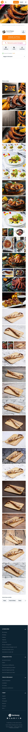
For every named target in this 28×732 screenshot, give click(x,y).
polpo (4, 673)
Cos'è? (14, 53)
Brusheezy (4, 705)
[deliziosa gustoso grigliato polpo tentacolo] (13, 381)
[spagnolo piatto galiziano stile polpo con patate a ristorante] (8, 284)
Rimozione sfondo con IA (7, 722)
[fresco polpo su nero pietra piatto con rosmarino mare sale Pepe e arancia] (13, 349)
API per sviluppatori (6, 718)
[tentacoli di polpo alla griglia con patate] (10, 87)
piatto (19, 673)
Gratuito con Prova (14, 37)
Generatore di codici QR (7, 725)
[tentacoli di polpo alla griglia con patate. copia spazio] (13, 130)
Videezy (4, 710)
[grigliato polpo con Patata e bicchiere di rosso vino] (13, 365)
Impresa (4, 713)
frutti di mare (12, 673)
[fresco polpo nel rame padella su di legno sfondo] (13, 316)
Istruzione (4, 715)
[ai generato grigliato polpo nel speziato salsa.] (4, 410)
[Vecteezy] (2, 2)
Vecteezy (4, 708)
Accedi (21, 2)
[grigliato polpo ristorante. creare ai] (8, 337)
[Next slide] (22, 673)
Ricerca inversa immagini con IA (9, 720)
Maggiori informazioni (7, 55)
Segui (23, 32)
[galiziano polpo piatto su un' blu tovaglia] (7, 329)
